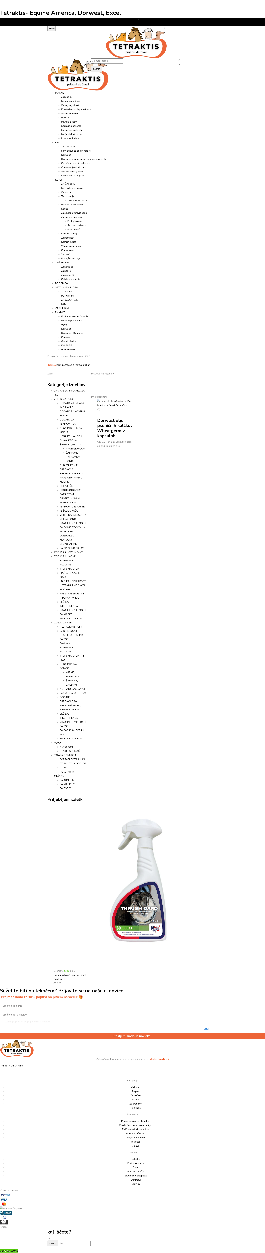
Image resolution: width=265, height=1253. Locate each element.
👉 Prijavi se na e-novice (162, 663)
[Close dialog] (189, 600)
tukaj (168, 656)
